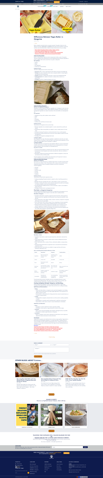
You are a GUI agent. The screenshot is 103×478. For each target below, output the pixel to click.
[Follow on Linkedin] (19, 1)
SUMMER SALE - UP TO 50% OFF (27, 427)
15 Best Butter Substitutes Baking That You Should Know (45, 51)
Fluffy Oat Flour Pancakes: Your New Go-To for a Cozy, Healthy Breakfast (75, 379)
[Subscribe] (28, 473)
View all (51, 394)
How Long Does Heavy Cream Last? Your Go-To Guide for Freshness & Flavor (51, 379)
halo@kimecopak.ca (20, 465)
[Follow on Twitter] (16, 1)
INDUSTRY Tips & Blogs (33, 471)
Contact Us (46, 469)
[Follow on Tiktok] (23, 1)
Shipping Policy (59, 467)
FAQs (45, 471)
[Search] (79, 4)
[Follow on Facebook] (15, 1)
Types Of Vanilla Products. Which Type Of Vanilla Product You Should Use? (49, 52)
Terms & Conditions (60, 464)
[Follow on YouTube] (22, 1)
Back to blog (52, 337)
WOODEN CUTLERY (51, 427)
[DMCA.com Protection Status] (17, 467)
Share (36, 43)
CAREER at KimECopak (47, 464)
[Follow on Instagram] (18, 1)
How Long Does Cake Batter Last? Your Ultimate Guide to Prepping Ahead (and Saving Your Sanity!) (26, 380)
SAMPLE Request (32, 473)
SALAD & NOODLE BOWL (76, 427)
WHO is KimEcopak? (33, 464)
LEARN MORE (57, 2)
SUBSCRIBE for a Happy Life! (34, 469)
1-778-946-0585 (81, 1)
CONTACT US (86, 1)
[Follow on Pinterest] (20, 1)
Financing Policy (59, 469)
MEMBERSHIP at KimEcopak (34, 467)
